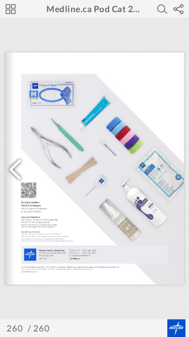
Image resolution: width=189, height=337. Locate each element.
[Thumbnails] (11, 9)
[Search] (162, 9)
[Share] (178, 9)
